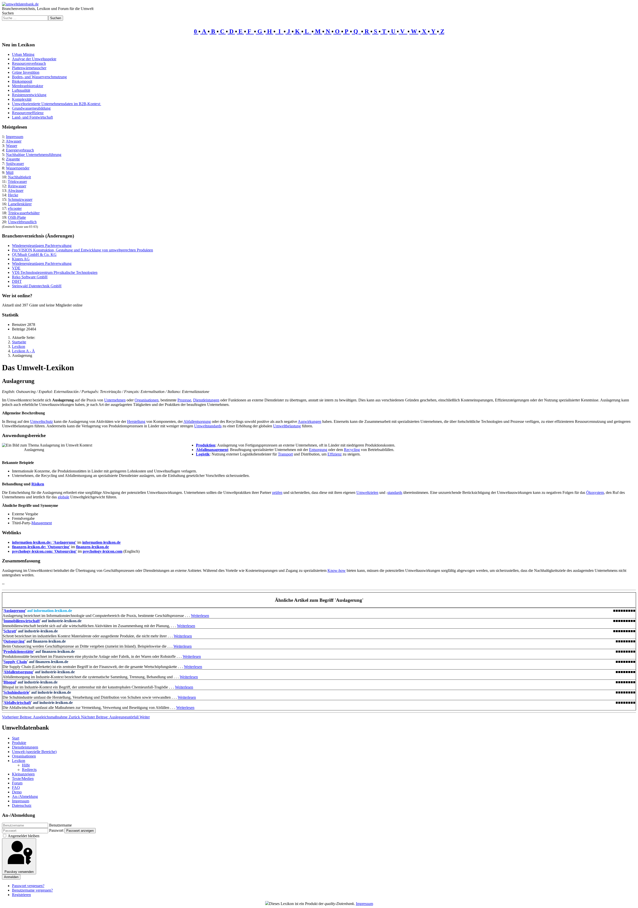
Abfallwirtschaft (17, 702)
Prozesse (184, 400)
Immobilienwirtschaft (21, 621)
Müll (9, 172)
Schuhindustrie (16, 692)
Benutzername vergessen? (32, 890)
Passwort (56, 830)
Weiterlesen (200, 615)
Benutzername (60, 825)
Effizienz (334, 454)
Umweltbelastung (287, 426)
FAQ (16, 787)
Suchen (8, 13)
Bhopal (9, 682)
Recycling (352, 450)
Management (41, 523)
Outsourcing (13, 641)
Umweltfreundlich (22, 222)
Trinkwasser (17, 181)
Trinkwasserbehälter (24, 213)
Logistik (203, 454)
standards (395, 492)
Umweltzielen (367, 492)
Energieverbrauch (20, 150)
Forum (17, 783)
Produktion (205, 445)
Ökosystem (595, 492)
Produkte (19, 743)
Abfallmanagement (212, 450)
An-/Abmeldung (25, 796)
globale (63, 497)
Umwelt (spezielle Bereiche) (34, 752)
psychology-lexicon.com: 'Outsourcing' (44, 551)
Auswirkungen (309, 421)
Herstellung (136, 421)
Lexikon (18, 760)
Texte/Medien (23, 778)
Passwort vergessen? (28, 886)
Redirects (29, 769)
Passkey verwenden (19, 872)
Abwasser (13, 141)
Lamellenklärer (20, 204)
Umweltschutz (41, 421)
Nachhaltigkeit (19, 177)
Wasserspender (17, 168)
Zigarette (13, 159)
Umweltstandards (208, 426)
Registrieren (21, 895)
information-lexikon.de (101, 542)
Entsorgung (318, 450)
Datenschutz (21, 805)
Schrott (9, 631)
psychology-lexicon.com (102, 551)
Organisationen (147, 400)
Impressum (14, 137)
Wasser (11, 146)
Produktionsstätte (18, 651)
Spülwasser (15, 163)
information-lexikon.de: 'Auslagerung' (44, 542)
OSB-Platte (17, 217)
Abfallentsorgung (197, 421)
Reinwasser (17, 186)
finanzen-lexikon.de (92, 547)
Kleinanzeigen (23, 774)
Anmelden (11, 877)
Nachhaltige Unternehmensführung (33, 154)
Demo (17, 792)
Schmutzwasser (20, 199)
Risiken (37, 484)
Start (15, 738)
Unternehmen (115, 400)
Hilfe (26, 765)
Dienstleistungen (206, 400)
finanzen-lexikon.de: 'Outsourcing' (41, 547)
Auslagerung (14, 610)
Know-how (336, 570)
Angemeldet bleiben (23, 836)
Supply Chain (15, 662)
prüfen (277, 492)
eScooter (15, 208)
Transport (285, 454)
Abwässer (15, 190)
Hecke (13, 195)
